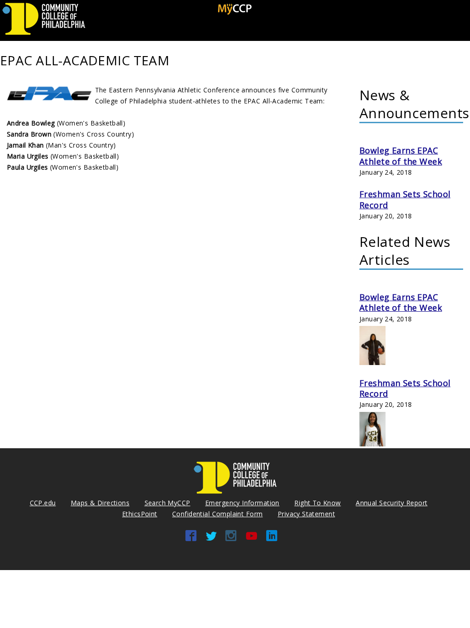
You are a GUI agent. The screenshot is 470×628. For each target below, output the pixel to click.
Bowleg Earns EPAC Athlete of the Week (400, 155)
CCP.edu (43, 502)
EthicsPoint (139, 513)
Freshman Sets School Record (404, 199)
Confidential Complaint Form (217, 513)
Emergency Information (242, 502)
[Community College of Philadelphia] (44, 35)
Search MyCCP (167, 502)
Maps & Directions (100, 502)
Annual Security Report (391, 502)
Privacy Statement (306, 513)
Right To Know (317, 502)
